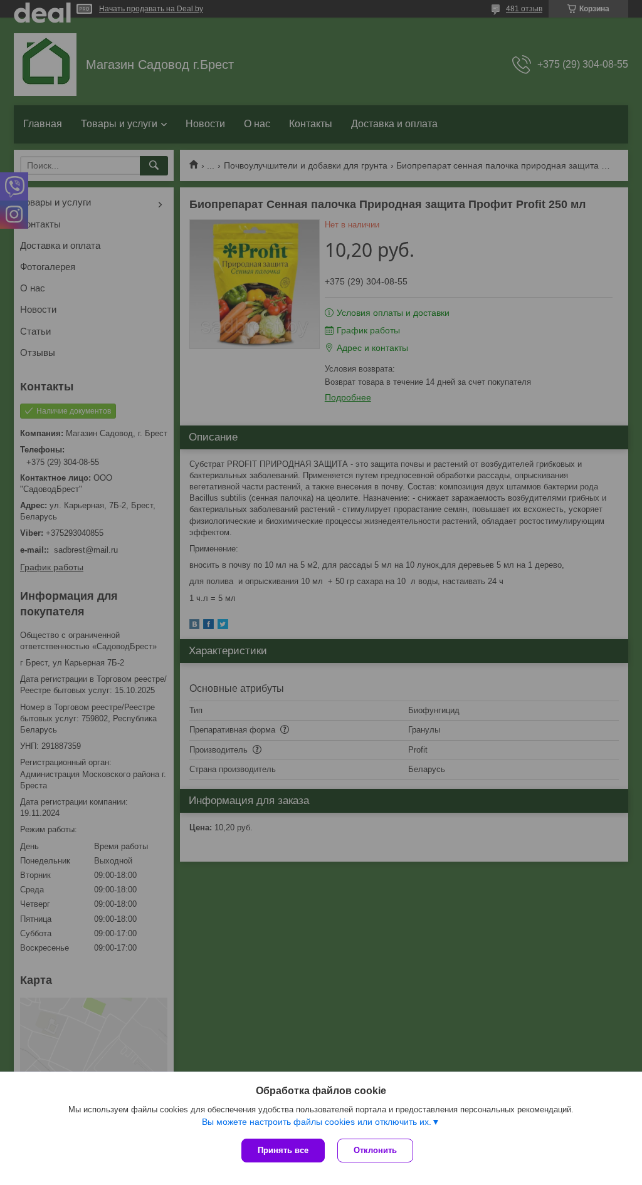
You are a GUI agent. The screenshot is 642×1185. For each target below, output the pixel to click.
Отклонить (375, 1150)
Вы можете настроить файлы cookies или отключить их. (316, 1122)
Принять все (283, 1150)
